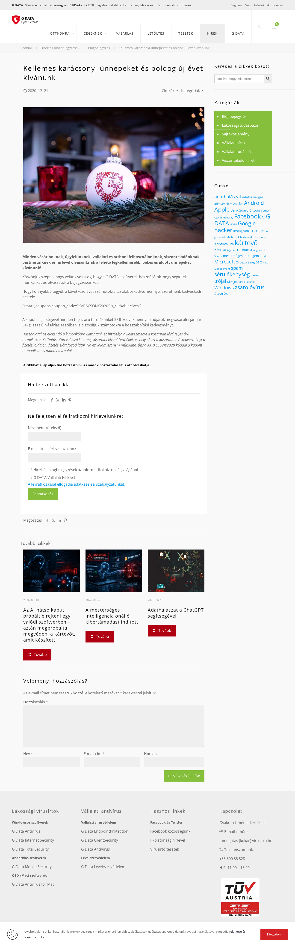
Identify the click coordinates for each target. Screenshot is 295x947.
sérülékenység (232, 274)
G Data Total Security (30, 849)
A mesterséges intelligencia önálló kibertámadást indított (112, 616)
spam (237, 268)
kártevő (246, 242)
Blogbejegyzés (99, 48)
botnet (265, 210)
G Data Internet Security (33, 840)
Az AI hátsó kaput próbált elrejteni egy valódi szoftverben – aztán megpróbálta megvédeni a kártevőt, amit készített (49, 625)
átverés (221, 293)
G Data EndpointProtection (104, 831)
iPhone (265, 231)
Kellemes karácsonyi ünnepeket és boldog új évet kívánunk (164, 48)
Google (247, 223)
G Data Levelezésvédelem (103, 866)
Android (254, 202)
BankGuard (239, 210)
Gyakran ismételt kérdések (242, 822)
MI (264, 256)
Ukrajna (232, 282)
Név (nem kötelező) (44, 427)
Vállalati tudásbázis (238, 151)
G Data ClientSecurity (99, 840)
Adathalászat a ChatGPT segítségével (176, 613)
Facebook (247, 216)
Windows (224, 287)
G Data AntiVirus (95, 849)
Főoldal (26, 48)
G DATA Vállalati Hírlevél (53, 477)
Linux (244, 250)
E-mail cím (94, 753)
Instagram (241, 231)
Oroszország (245, 262)
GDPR (233, 224)
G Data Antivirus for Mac (33, 884)
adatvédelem (223, 204)
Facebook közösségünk (170, 831)
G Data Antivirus (26, 831)
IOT (257, 231)
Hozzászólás (35, 702)
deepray (228, 217)
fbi (263, 217)
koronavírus (263, 237)
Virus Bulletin (247, 282)
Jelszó (217, 237)
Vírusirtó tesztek (164, 849)
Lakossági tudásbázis (240, 125)
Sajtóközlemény (235, 134)
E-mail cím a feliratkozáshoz (52, 448)
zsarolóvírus (250, 287)
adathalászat (227, 197)
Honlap (150, 753)
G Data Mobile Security (32, 866)
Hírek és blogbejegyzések (60, 48)
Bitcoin (254, 210)
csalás (218, 217)
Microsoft (224, 261)
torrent (255, 275)
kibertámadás (246, 237)
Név (28, 753)
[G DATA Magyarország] (27, 17)
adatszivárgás (252, 197)
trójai (220, 281)
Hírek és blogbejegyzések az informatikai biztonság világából (85, 469)
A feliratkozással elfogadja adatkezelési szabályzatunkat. (76, 484)
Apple (222, 209)
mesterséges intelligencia (243, 256)
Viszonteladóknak (257, 5)
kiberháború (229, 237)
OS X (259, 262)
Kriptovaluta (224, 244)
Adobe (238, 203)
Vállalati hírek (233, 142)
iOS (252, 231)
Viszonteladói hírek (238, 160)
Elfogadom (274, 934)
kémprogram (226, 249)
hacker (223, 230)
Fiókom (278, 5)
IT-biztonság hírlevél (167, 840)
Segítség (236, 5)
